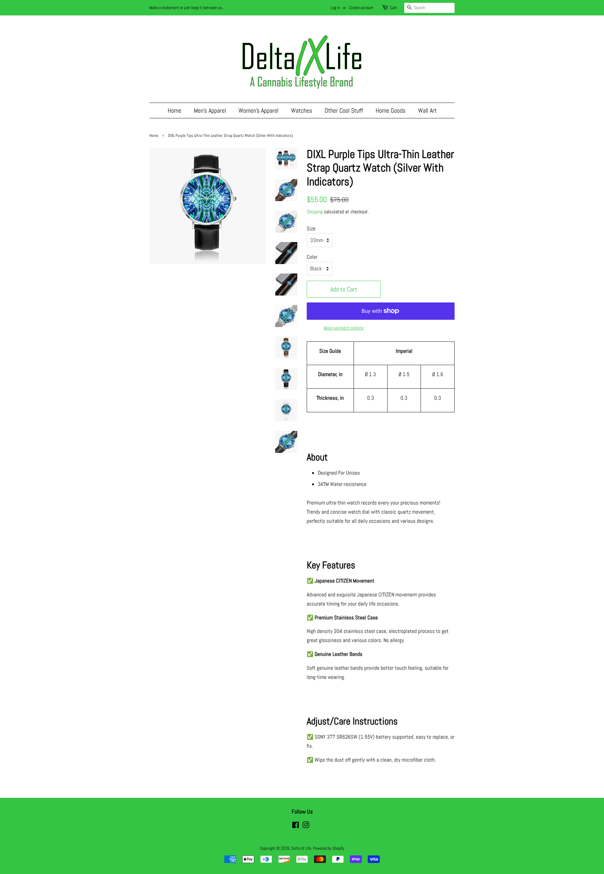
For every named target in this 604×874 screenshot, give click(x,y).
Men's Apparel (210, 110)
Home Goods (390, 110)
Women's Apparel (258, 110)
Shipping (315, 211)
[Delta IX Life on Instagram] (305, 826)
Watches (301, 110)
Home (174, 110)
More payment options (344, 328)
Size (311, 228)
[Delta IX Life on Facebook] (295, 826)
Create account (361, 7)
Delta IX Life (301, 848)
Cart (393, 7)
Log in (335, 7)
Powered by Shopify (328, 848)
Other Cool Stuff (344, 110)
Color (312, 256)
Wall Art (427, 110)
